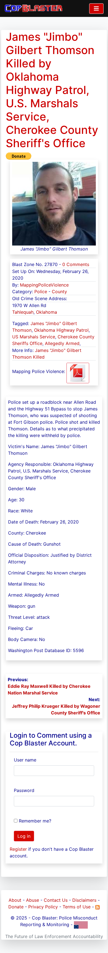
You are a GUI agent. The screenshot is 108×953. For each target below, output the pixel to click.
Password (24, 790)
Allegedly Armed (62, 343)
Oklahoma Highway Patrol (61, 330)
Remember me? (35, 821)
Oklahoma (46, 312)
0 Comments (75, 264)
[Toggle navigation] (96, 8)
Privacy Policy (43, 906)
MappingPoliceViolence (44, 285)
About (15, 900)
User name (25, 760)
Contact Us (56, 900)
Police (40, 291)
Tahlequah (23, 312)
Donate (16, 906)
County (59, 291)
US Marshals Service (33, 336)
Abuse (32, 900)
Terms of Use (77, 906)
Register (18, 849)
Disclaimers (84, 900)
